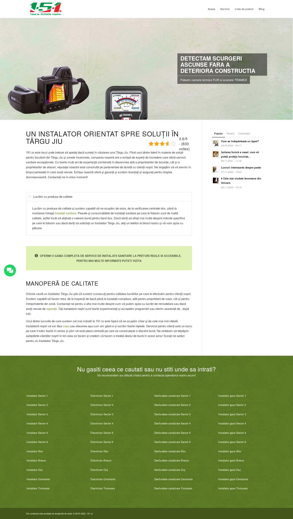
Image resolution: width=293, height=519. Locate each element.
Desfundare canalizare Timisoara (173, 488)
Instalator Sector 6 (37, 442)
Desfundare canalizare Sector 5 (172, 433)
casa (66, 326)
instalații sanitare (65, 213)
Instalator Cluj (34, 470)
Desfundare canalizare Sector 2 (172, 405)
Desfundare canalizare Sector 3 (172, 414)
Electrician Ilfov (99, 451)
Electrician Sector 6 (101, 442)
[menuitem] (211, 9)
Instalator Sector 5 (37, 433)
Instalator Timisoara (38, 488)
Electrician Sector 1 (101, 396)
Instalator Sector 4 (37, 423)
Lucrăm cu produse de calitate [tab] (52, 196)
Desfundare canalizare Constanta (173, 479)
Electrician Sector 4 (101, 423)
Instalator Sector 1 (37, 396)
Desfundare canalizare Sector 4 (172, 423)
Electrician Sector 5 (101, 433)
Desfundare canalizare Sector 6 (172, 442)
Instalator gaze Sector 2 (232, 405)
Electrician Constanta (102, 479)
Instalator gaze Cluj (229, 470)
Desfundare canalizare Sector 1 (172, 396)
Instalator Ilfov (35, 451)
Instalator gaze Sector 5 (232, 433)
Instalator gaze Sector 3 (232, 414)
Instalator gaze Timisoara (233, 488)
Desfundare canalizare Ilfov (170, 451)
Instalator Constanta (38, 479)
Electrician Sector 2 (101, 405)
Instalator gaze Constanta (233, 479)
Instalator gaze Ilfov (229, 451)
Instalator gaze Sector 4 (232, 423)
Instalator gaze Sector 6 (232, 442)
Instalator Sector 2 (37, 405)
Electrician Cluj (99, 470)
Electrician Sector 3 (101, 414)
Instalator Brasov (36, 460)
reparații (51, 309)
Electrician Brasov (101, 460)
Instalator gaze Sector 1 (232, 396)
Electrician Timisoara (102, 488)
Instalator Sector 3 (37, 414)
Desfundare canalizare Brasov (171, 460)
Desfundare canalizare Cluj (169, 470)
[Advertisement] (237, 276)
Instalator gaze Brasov (231, 460)
